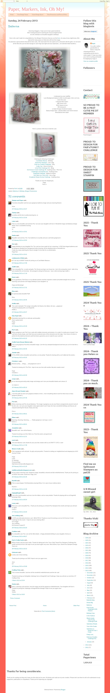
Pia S (13, 330)
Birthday (22, 191)
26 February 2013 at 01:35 (19, 477)
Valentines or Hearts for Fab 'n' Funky (92, 630)
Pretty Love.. (90, 634)
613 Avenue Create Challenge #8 (36, 170)
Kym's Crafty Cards (18, 540)
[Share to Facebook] (32, 188)
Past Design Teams (22, 15)
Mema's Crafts (16, 449)
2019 (87, 555)
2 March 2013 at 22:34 (18, 580)
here (59, 38)
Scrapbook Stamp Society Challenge (39, 177)
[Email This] (27, 188)
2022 (87, 548)
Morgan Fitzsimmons (31, 191)
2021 (87, 550)
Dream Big (90, 602)
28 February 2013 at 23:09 (19, 566)
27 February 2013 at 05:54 (19, 499)
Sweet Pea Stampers (41, 162)
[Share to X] (30, 188)
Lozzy (14, 503)
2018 (87, 558)
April (88, 593)
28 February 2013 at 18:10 (19, 548)
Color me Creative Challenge (42, 164)
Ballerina (89, 605)
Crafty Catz (39, 166)
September (90, 580)
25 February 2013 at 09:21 (19, 424)
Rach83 (14, 480)
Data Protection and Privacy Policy (57, 15)
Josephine (15, 428)
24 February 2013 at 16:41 (19, 254)
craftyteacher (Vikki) (18, 258)
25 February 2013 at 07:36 (19, 398)
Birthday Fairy (91, 613)
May (88, 590)
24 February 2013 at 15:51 (19, 231)
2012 (87, 645)
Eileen (14, 417)
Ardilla (14, 303)
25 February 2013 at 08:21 (19, 413)
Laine (13, 221)
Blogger (63, 689)
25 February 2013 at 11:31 (19, 436)
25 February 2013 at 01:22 (19, 338)
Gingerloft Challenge (39, 173)
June (88, 588)
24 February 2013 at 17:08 (19, 263)
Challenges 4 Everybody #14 (39, 171)
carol (13, 440)
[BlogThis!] (29, 188)
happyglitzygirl (16, 493)
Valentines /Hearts (92, 624)
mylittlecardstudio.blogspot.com (22, 470)
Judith (14, 266)
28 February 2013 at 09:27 (19, 536)
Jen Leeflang (16, 515)
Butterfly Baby (91, 600)
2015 (87, 565)
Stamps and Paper (17, 200)
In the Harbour (91, 615)
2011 (86, 647)
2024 (87, 543)
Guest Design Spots (37, 15)
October (89, 577)
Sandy (14, 584)
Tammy (14, 212)
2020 (87, 553)
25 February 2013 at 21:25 (19, 466)
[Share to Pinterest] (33, 188)
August (89, 582)
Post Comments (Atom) (48, 611)
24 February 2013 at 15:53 (19, 240)
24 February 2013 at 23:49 (19, 326)
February (89, 598)
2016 (87, 563)
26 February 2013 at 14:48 (19, 489)
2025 (87, 540)
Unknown (15, 552)
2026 (87, 537)
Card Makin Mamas (41, 160)
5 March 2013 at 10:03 (18, 594)
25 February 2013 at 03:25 (19, 357)
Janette (14, 352)
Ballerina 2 (16, 191)
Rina (13, 291)
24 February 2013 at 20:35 (19, 300)
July (88, 585)
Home (12, 15)
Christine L (15, 361)
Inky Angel (15, 315)
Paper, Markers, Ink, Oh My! (36, 9)
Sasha (14, 235)
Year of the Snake (92, 626)
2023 (87, 545)
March (89, 595)
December (90, 572)
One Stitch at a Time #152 (41, 175)
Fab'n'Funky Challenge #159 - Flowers (92, 609)
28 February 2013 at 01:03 (19, 527)
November (90, 575)
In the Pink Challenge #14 (42, 168)
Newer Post (13, 605)
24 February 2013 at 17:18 (19, 273)
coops (14, 379)
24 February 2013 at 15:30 (19, 217)
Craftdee (14, 531)
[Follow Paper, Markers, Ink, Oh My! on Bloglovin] (90, 32)
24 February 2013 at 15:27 (19, 209)
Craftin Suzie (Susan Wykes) (20, 342)
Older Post (76, 605)
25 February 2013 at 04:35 (19, 375)
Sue (13, 244)
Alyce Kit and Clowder (18, 391)
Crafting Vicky (16, 570)
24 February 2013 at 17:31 (19, 287)
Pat (13, 401)
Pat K (93, 43)
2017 (87, 560)
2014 (87, 568)
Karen (14, 277)
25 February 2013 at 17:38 (19, 445)
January (89, 641)
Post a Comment (15, 598)
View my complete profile (90, 61)
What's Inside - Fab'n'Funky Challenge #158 (92, 620)
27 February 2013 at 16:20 (19, 512)
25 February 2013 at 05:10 (19, 387)
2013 (87, 570)
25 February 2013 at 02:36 (19, 349)
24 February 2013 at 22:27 (19, 312)
